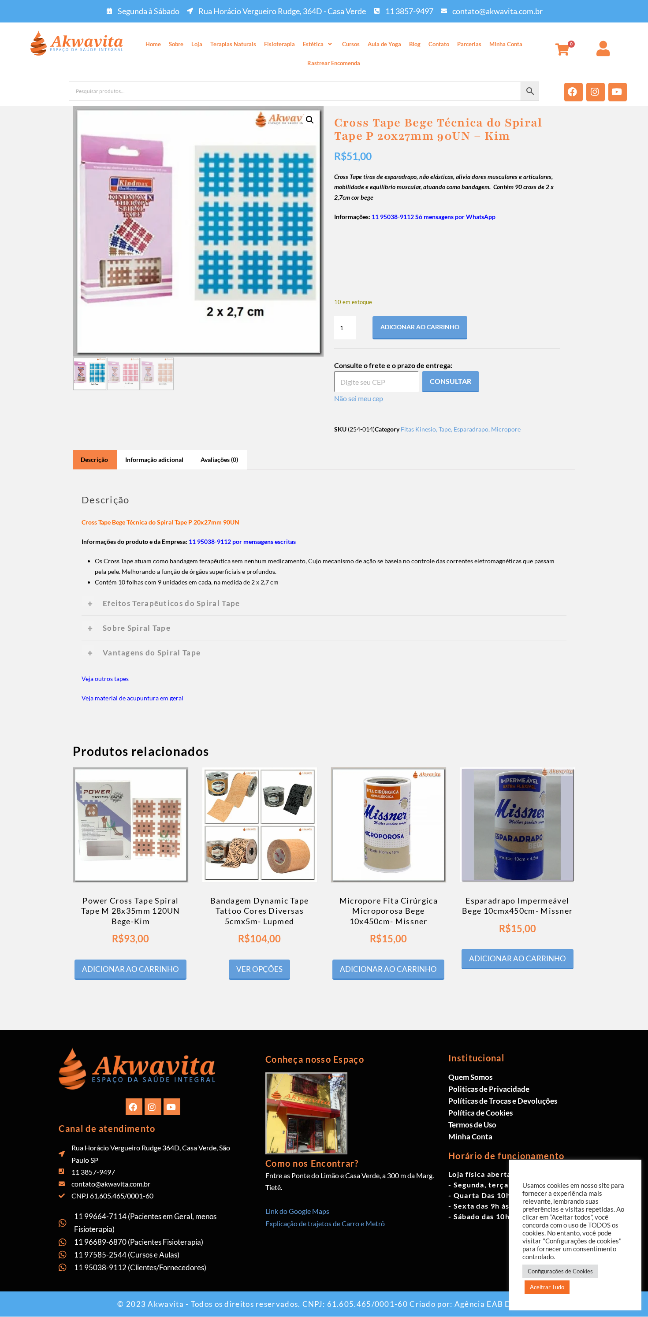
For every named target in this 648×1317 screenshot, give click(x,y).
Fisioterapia (279, 44)
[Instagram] (595, 92)
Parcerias (469, 44)
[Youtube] (617, 92)
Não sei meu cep (358, 398)
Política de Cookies (480, 1112)
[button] (318, 44)
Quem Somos (470, 1077)
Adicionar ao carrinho (419, 327)
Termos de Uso (472, 1124)
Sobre (176, 44)
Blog (415, 44)
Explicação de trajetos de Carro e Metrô (325, 1223)
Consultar (450, 381)
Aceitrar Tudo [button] (547, 1287)
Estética (313, 44)
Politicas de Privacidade (488, 1089)
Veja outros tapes (105, 678)
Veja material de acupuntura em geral (132, 698)
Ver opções (259, 969)
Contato (438, 44)
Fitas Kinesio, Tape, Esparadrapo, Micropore (461, 429)
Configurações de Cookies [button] (560, 1271)
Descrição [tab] (94, 459)
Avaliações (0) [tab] (219, 459)
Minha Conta (505, 44)
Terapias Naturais (233, 44)
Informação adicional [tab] (154, 459)
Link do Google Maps (297, 1211)
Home (153, 44)
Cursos (351, 44)
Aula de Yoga (384, 44)
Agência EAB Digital (492, 1304)
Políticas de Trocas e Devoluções (502, 1100)
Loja (196, 44)
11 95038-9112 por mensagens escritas (242, 541)
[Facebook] (573, 92)
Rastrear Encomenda (333, 63)
